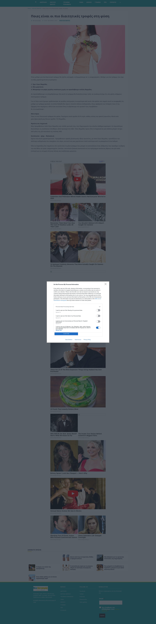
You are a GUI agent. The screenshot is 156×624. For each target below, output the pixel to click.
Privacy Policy (87, 339)
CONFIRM (66, 333)
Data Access (78, 339)
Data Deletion (68, 339)
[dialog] (78, 312)
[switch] (98, 310)
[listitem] (78, 307)
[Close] (106, 284)
